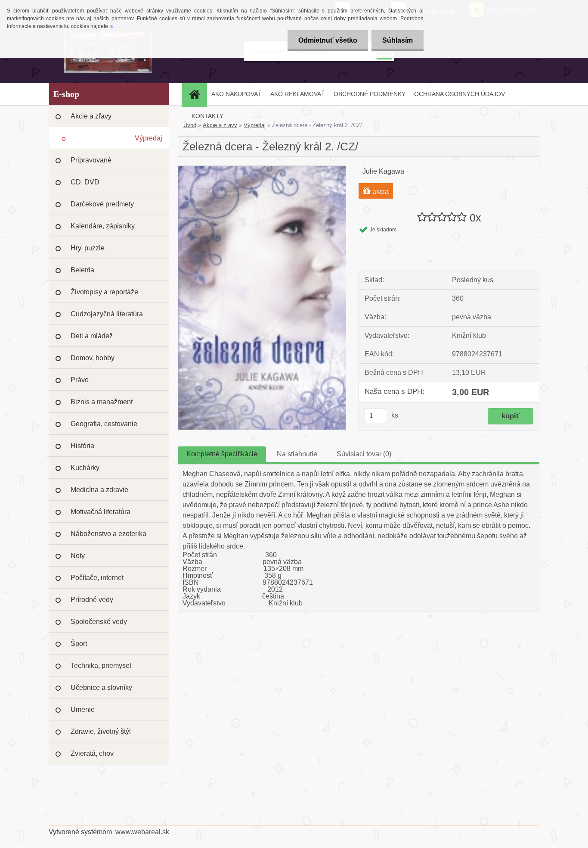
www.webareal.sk (142, 832)
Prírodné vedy (92, 599)
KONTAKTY (207, 115)
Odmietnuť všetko (327, 40)
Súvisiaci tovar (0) (364, 454)
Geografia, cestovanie (104, 423)
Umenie (83, 709)
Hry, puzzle (88, 248)
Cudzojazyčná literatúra (107, 314)
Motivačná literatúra (100, 511)
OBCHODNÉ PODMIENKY (369, 93)
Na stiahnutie (297, 454)
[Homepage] (197, 94)
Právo (80, 379)
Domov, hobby (93, 358)
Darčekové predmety (102, 204)
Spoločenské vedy (99, 621)
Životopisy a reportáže (104, 292)
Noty (78, 555)
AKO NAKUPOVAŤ (236, 93)
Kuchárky (85, 467)
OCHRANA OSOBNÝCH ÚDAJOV (459, 93)
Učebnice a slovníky (101, 687)
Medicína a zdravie (99, 489)
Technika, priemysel (101, 665)
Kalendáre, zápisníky (103, 226)
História (82, 445)
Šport (79, 643)
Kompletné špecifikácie (221, 454)
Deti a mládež (92, 336)
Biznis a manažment (102, 401)
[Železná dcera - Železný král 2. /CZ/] (262, 169)
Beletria (82, 270)
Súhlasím (397, 40)
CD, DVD (85, 182)
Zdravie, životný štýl (101, 731)
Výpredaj (148, 138)
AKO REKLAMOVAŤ (297, 93)
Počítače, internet (97, 577)
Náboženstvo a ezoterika (108, 533)
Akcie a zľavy (91, 116)
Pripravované (91, 160)
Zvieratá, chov (92, 753)
